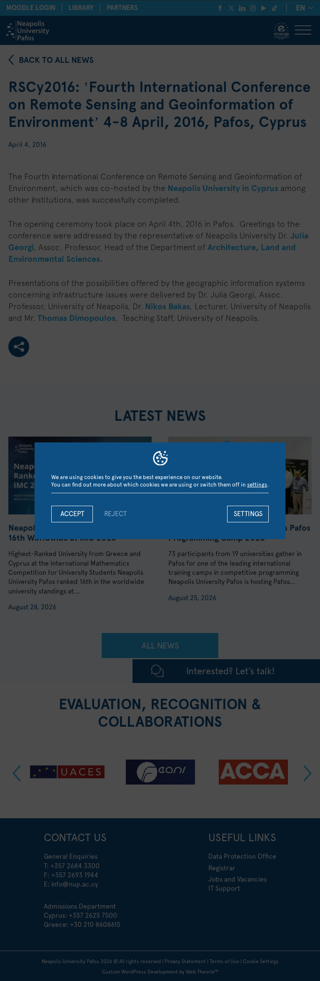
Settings (248, 514)
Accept (72, 514)
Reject (115, 514)
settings (257, 485)
